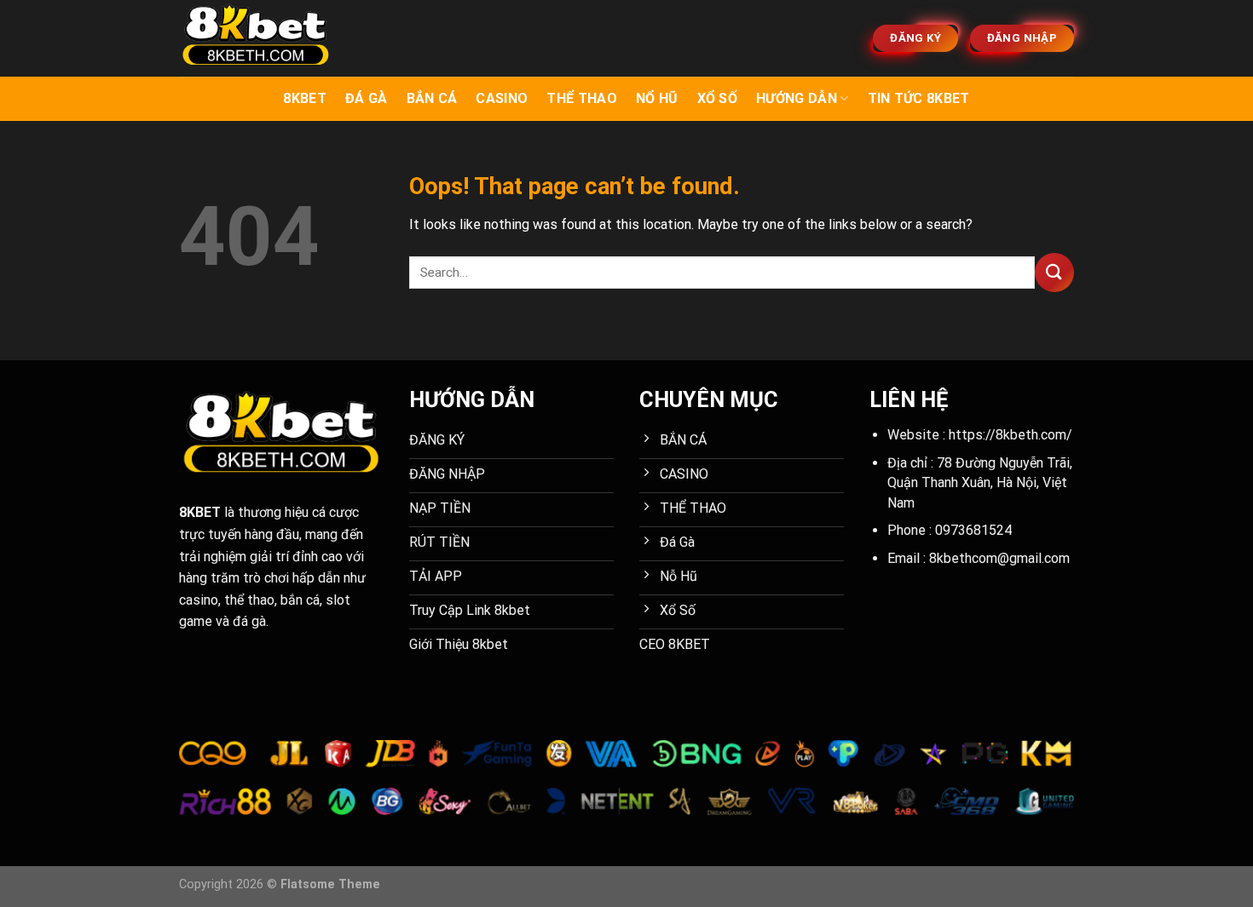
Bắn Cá (432, 98)
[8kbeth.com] (264, 38)
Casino (502, 98)
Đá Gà (366, 98)
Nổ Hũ (657, 98)
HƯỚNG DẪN (796, 98)
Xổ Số (717, 98)
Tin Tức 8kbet (919, 98)
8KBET (304, 98)
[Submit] (1054, 272)
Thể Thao (581, 98)
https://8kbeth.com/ (1010, 435)
